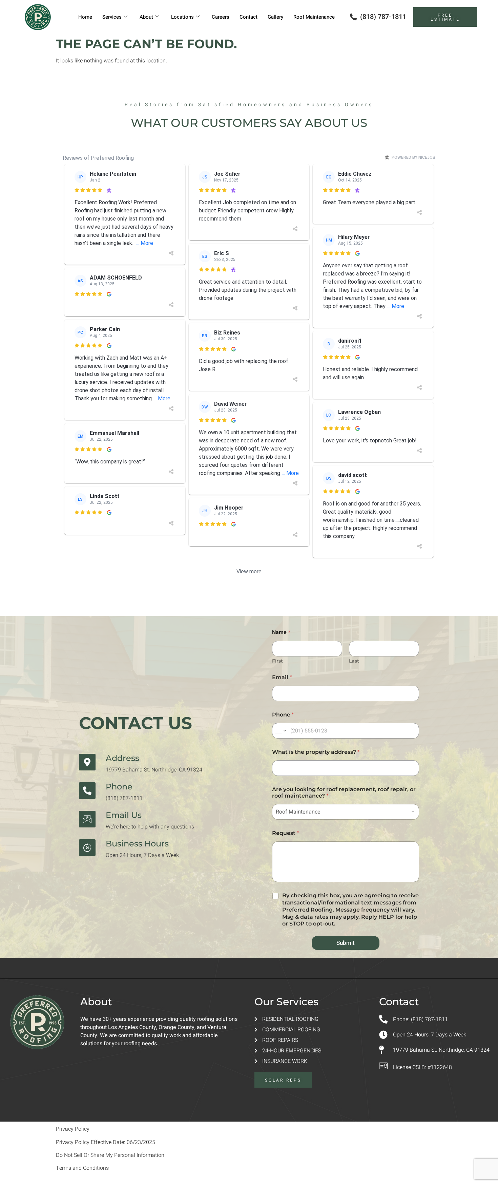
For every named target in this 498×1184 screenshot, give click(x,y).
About (146, 17)
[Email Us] (87, 819)
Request (285, 833)
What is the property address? (315, 752)
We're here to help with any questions (150, 827)
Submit (345, 943)
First (277, 661)
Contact (248, 17)
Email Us (124, 815)
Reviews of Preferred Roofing (98, 158)
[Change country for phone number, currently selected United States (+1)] (280, 731)
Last (354, 661)
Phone (119, 786)
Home (85, 17)
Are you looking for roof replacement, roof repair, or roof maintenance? (344, 792)
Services (112, 17)
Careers (220, 17)
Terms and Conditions (82, 1168)
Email (282, 677)
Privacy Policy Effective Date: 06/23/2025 (105, 1142)
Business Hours (137, 843)
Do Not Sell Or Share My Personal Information (110, 1155)
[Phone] (87, 790)
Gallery (275, 17)
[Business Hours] (87, 847)
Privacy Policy (72, 1129)
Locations (182, 17)
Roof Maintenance (314, 17)
